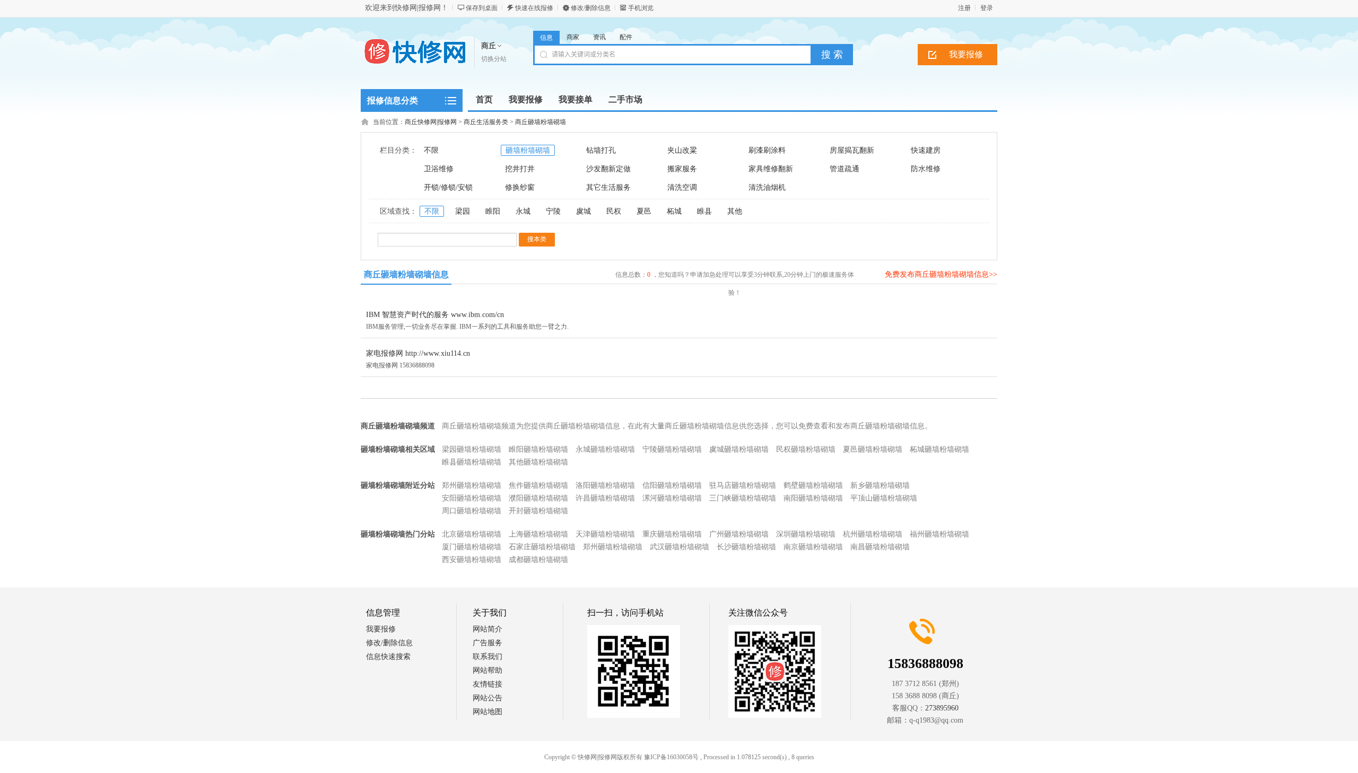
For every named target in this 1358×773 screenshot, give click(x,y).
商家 (573, 37)
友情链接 (487, 684)
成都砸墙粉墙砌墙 (538, 560)
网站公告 (487, 698)
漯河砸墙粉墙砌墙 (672, 498)
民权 (613, 211)
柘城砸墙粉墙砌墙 (939, 449)
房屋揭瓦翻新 (852, 150)
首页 (484, 99)
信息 (546, 37)
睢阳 (492, 211)
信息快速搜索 (388, 657)
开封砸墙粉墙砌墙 (538, 511)
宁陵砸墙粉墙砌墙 (672, 449)
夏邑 (644, 211)
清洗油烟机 (767, 187)
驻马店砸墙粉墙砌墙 (742, 485)
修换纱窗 (520, 187)
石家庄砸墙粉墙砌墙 (542, 547)
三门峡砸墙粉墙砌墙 (742, 498)
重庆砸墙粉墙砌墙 (672, 534)
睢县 (704, 211)
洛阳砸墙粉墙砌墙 (605, 485)
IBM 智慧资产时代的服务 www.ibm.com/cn (435, 315)
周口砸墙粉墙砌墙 (471, 511)
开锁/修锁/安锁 (448, 187)
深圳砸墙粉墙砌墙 (805, 534)
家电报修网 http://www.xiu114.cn (418, 353)
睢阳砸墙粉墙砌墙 (538, 449)
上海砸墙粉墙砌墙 (538, 534)
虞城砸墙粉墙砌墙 (739, 449)
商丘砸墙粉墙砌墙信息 (406, 274)
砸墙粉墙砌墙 (528, 150)
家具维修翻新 (770, 169)
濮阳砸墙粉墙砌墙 (538, 498)
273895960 (942, 708)
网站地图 (487, 712)
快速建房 (926, 150)
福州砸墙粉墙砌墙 (939, 534)
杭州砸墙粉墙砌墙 (872, 534)
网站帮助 (487, 670)
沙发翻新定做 (608, 169)
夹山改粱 (682, 150)
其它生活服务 (608, 187)
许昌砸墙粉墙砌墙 (605, 498)
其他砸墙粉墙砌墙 (538, 462)
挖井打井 (520, 169)
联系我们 (487, 657)
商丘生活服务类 (486, 122)
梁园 (462, 211)
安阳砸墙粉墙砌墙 (471, 498)
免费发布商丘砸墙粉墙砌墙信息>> (941, 274)
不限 (431, 150)
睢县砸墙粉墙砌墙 (471, 462)
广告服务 (487, 643)
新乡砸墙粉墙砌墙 (880, 485)
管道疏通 (844, 169)
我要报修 (966, 54)
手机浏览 (641, 8)
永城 (523, 211)
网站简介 (487, 629)
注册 (964, 8)
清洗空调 (682, 187)
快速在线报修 (534, 8)
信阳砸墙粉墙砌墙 (672, 485)
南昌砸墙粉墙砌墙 (880, 547)
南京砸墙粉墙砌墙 (813, 547)
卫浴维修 (439, 169)
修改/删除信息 (591, 8)
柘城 (674, 211)
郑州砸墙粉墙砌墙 (471, 485)
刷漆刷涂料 (767, 150)
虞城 (583, 211)
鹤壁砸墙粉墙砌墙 (813, 485)
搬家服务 (682, 169)
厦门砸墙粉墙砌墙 (471, 547)
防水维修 (926, 169)
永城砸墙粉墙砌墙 (605, 449)
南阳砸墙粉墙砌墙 (813, 498)
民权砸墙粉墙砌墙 (805, 449)
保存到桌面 (482, 8)
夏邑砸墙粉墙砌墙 (872, 449)
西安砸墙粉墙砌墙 (471, 560)
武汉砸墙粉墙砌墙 (679, 547)
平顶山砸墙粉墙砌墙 (883, 498)
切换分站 (494, 59)
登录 (986, 8)
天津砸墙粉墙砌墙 (605, 534)
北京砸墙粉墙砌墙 (471, 534)
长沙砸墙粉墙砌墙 (746, 547)
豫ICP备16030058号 (671, 757)
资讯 (599, 37)
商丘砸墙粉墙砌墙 (540, 122)
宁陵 (553, 211)
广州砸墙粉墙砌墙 (739, 534)
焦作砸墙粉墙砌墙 (538, 485)
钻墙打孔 (601, 150)
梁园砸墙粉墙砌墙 (471, 449)
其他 (734, 211)
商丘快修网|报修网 (431, 122)
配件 (626, 37)
